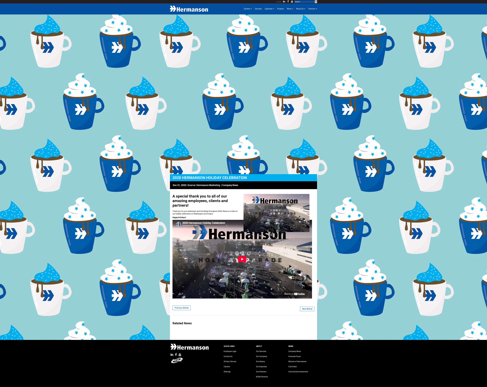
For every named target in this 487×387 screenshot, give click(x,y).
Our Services (261, 351)
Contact (278, 2)
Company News (230, 185)
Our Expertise (261, 367)
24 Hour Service (230, 361)
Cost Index (292, 367)
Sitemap (227, 372)
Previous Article (182, 308)
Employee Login (230, 351)
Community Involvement (298, 372)
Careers (227, 367)
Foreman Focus (294, 356)
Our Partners (261, 372)
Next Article (307, 309)
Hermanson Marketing (208, 185)
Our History (260, 361)
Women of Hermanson (297, 361)
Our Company (261, 356)
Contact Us (228, 356)
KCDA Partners (262, 377)
